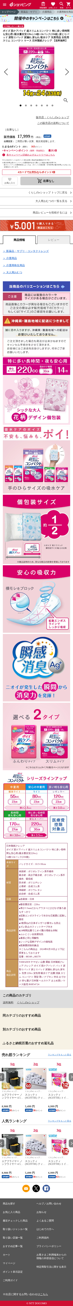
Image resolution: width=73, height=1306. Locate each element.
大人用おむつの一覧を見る (51, 201)
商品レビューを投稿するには (50, 212)
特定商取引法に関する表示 (51, 1267)
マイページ (9, 1263)
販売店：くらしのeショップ (52, 117)
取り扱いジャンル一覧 (15, 1229)
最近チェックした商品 (15, 1220)
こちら (44, 1294)
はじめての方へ (45, 1229)
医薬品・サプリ (29, 11)
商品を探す (9, 1203)
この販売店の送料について (53, 123)
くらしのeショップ (28, 1002)
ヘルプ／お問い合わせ (48, 1203)
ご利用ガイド (10, 1280)
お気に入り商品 (11, 1212)
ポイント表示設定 (13, 1271)
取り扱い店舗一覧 (13, 1237)
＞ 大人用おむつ (12, 272)
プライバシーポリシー (48, 1246)
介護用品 (47, 11)
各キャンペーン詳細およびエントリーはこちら (31, 154)
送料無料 (8, 1002)
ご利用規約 (42, 1237)
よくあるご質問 (45, 1220)
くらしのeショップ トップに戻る (47, 192)
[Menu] (4, 4)
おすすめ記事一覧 (13, 1246)
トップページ (9, 11)
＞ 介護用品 (10, 258)
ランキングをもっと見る (59, 1054)
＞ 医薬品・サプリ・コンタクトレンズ (26, 251)
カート (6, 1254)
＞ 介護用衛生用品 (14, 265)
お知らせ (41, 1212)
